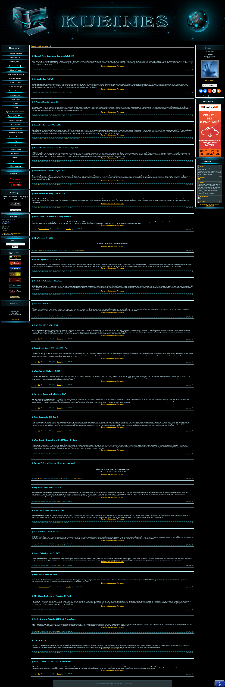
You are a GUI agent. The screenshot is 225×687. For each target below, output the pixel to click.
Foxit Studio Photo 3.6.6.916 (45, 575)
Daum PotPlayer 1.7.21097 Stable (47, 125)
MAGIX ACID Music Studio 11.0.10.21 (49, 510)
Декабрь (45, 46)
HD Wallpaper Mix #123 (43, 238)
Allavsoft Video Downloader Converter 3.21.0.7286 (54, 56)
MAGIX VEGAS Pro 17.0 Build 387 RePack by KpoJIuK (56, 148)
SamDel (59, 69)
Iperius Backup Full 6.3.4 (44, 79)
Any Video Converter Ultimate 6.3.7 (48, 487)
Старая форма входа (210, 96)
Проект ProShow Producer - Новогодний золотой (54, 463)
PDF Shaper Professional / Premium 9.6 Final (52, 596)
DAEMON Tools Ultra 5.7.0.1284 (46, 532)
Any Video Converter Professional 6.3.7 (50, 394)
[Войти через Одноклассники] (219, 91)
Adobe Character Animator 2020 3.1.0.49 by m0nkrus (55, 619)
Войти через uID (209, 85)
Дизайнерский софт (43, 229)
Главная (33, 46)
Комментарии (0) (79, 250)
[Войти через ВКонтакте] (201, 91)
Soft (39, 69)
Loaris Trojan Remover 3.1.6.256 (47, 259)
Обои (39, 250)
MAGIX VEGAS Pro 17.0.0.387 (46, 325)
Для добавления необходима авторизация (209, 204)
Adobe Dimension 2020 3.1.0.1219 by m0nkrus (52, 662)
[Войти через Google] (214, 91)
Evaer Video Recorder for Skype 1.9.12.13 (50, 171)
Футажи (40, 478)
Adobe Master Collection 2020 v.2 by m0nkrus (52, 217)
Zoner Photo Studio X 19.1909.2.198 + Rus (51, 348)
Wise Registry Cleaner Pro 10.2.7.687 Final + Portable (55, 440)
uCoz (130, 683)
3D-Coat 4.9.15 (40, 640)
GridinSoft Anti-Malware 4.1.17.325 (48, 281)
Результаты (6, 233)
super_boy (68, 229)
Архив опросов (16, 233)
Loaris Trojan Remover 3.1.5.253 (47, 553)
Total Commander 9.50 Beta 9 (46, 417)
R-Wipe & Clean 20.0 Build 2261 (46, 102)
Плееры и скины (42, 138)
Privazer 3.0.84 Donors (43, 304)
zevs (60, 478)
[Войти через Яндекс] (210, 91)
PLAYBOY (60, 250)
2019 (39, 46)
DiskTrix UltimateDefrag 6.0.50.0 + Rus (49, 194)
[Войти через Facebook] (205, 91)
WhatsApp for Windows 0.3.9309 (47, 371)
